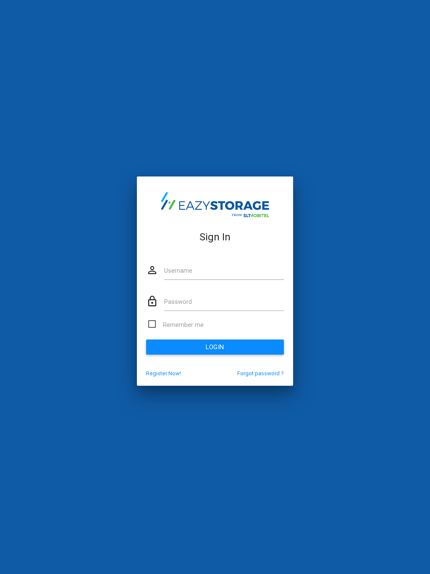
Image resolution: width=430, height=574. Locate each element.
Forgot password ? (260, 373)
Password (178, 301)
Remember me (183, 325)
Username (178, 270)
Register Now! (163, 373)
